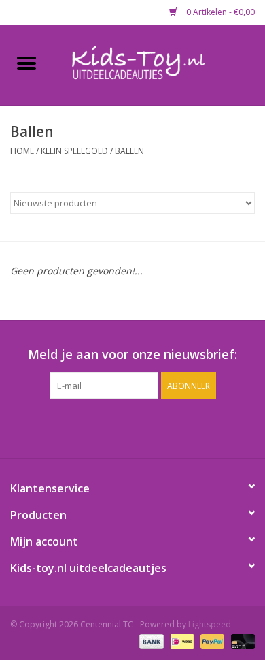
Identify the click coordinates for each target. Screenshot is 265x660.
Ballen (129, 151)
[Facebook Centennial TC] (120, 427)
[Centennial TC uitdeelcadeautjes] (159, 63)
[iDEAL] (181, 641)
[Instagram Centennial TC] (145, 427)
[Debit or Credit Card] (240, 641)
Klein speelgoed (74, 151)
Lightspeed (209, 624)
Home (22, 151)
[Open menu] (26, 62)
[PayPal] (211, 641)
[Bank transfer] (150, 641)
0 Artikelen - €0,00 (219, 12)
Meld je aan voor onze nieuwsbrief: (132, 354)
